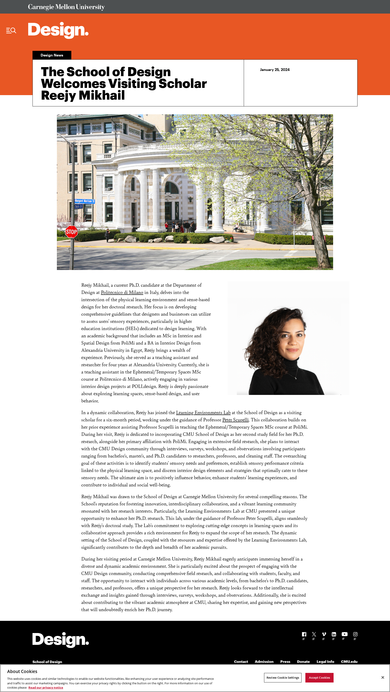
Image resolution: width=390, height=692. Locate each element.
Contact (241, 661)
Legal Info (325, 661)
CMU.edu (349, 661)
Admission (264, 661)
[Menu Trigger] (11, 30)
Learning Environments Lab (203, 412)
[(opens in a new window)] (304, 637)
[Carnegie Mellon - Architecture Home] (58, 30)
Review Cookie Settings (283, 678)
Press (285, 661)
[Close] (383, 678)
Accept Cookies (319, 678)
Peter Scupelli (235, 419)
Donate (303, 661)
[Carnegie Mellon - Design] (60, 641)
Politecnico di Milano (122, 292)
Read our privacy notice (45, 687)
